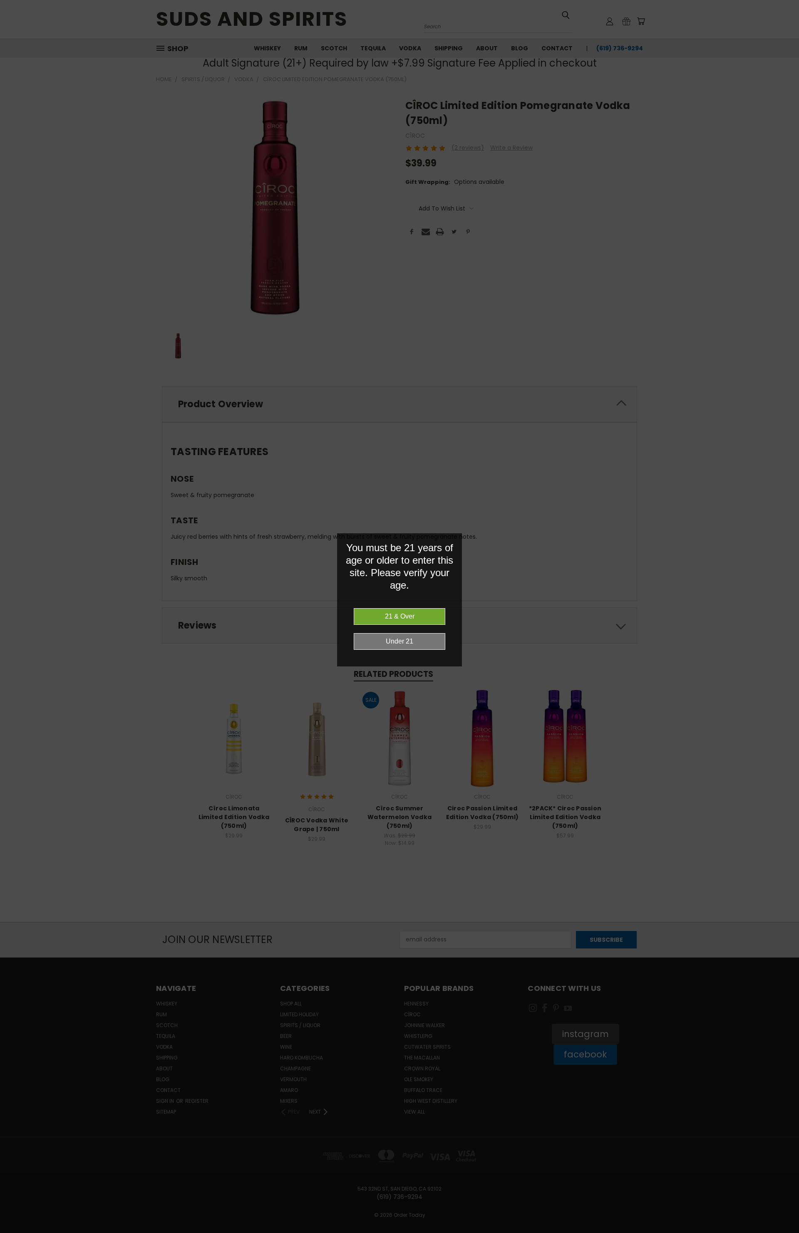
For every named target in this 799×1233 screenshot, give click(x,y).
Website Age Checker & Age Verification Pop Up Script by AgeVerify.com (789, 1231)
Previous (777, 1207)
